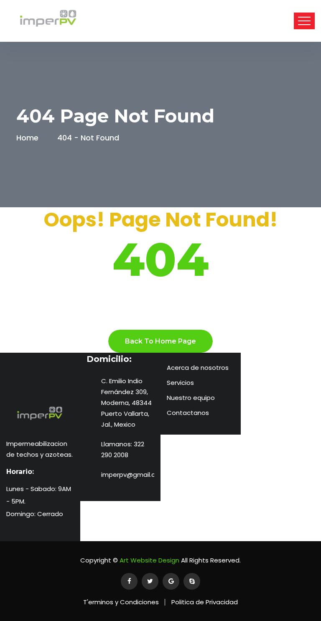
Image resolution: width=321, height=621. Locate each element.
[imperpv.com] (48, 21)
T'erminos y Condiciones (121, 602)
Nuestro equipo (191, 397)
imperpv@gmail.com (133, 474)
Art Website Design (148, 560)
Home (29, 137)
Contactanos (188, 412)
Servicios (180, 382)
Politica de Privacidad (204, 602)
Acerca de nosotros (198, 367)
